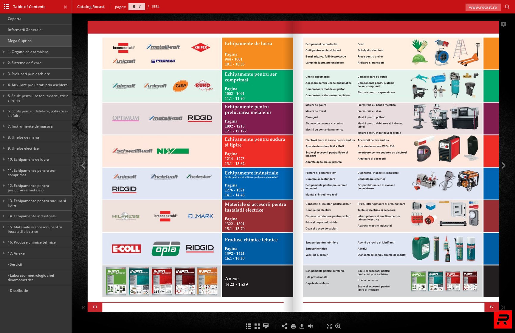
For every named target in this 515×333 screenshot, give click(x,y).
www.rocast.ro (483, 7)
